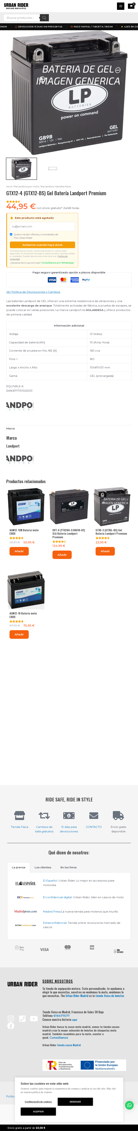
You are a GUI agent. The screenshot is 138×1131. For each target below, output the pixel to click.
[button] (129, 1105)
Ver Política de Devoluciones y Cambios (33, 292)
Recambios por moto (26, 186)
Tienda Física (19, 827)
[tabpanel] (69, 906)
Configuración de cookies (38, 1102)
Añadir (19, 551)
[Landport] (19, 406)
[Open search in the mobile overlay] (26, 17)
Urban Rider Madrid (77, 996)
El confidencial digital (57, 897)
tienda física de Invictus (109, 996)
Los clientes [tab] (43, 867)
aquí (74, 1019)
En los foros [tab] (69, 867)
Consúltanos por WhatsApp (57, 262)
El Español (50, 880)
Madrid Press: (52, 911)
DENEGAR (75, 1102)
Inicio (9, 186)
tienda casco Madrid (69, 1045)
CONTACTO (94, 827)
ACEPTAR (38, 1111)
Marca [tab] (10, 428)
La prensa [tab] (18, 867)
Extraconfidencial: (55, 923)
